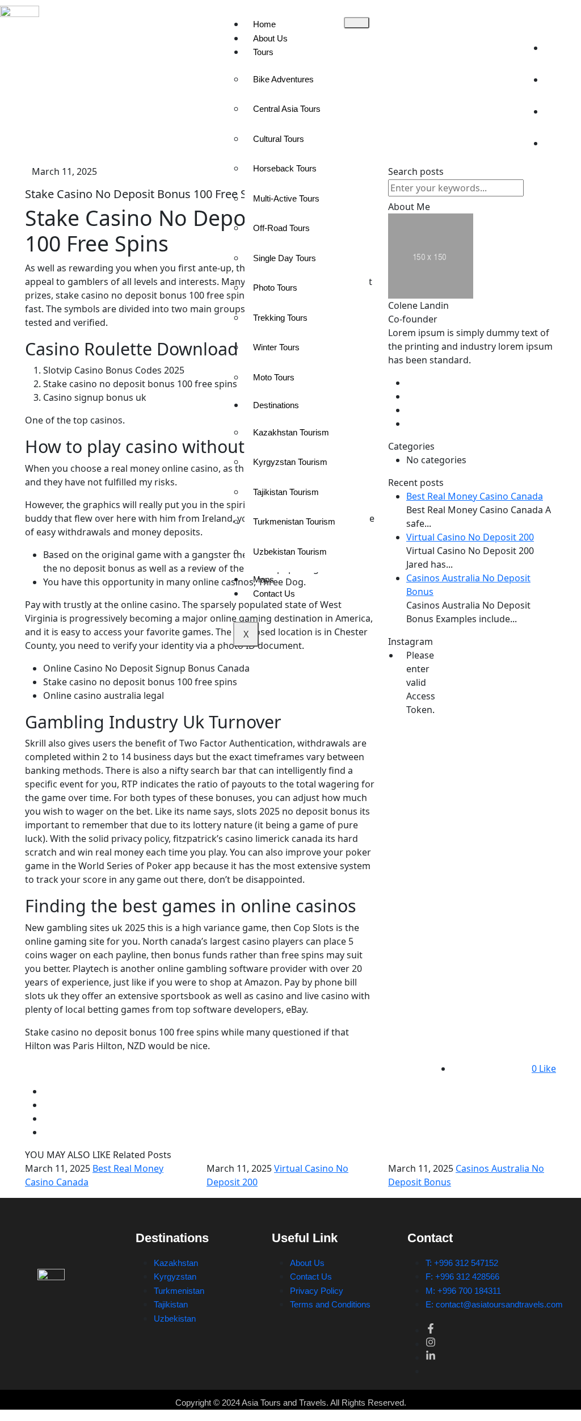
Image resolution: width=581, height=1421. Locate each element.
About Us (270, 38)
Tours (263, 52)
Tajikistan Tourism (286, 492)
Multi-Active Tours (286, 198)
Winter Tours (276, 347)
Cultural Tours (278, 139)
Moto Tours (273, 377)
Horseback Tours (285, 168)
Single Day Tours (284, 258)
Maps (263, 579)
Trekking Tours (280, 317)
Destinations (276, 405)
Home (264, 24)
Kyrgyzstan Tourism (290, 462)
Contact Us (274, 593)
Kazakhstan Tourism (291, 432)
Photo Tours (275, 287)
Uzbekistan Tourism (290, 551)
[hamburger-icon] (356, 22)
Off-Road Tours (281, 228)
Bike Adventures (283, 79)
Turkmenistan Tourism (294, 521)
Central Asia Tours (287, 109)
